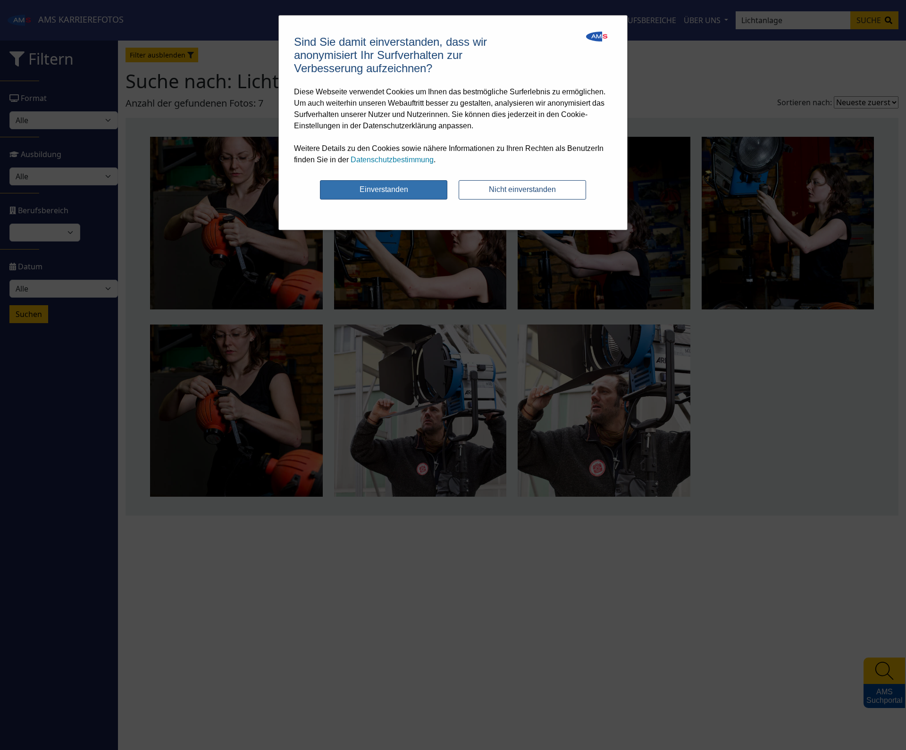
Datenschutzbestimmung (392, 160)
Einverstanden (384, 189)
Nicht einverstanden (522, 189)
